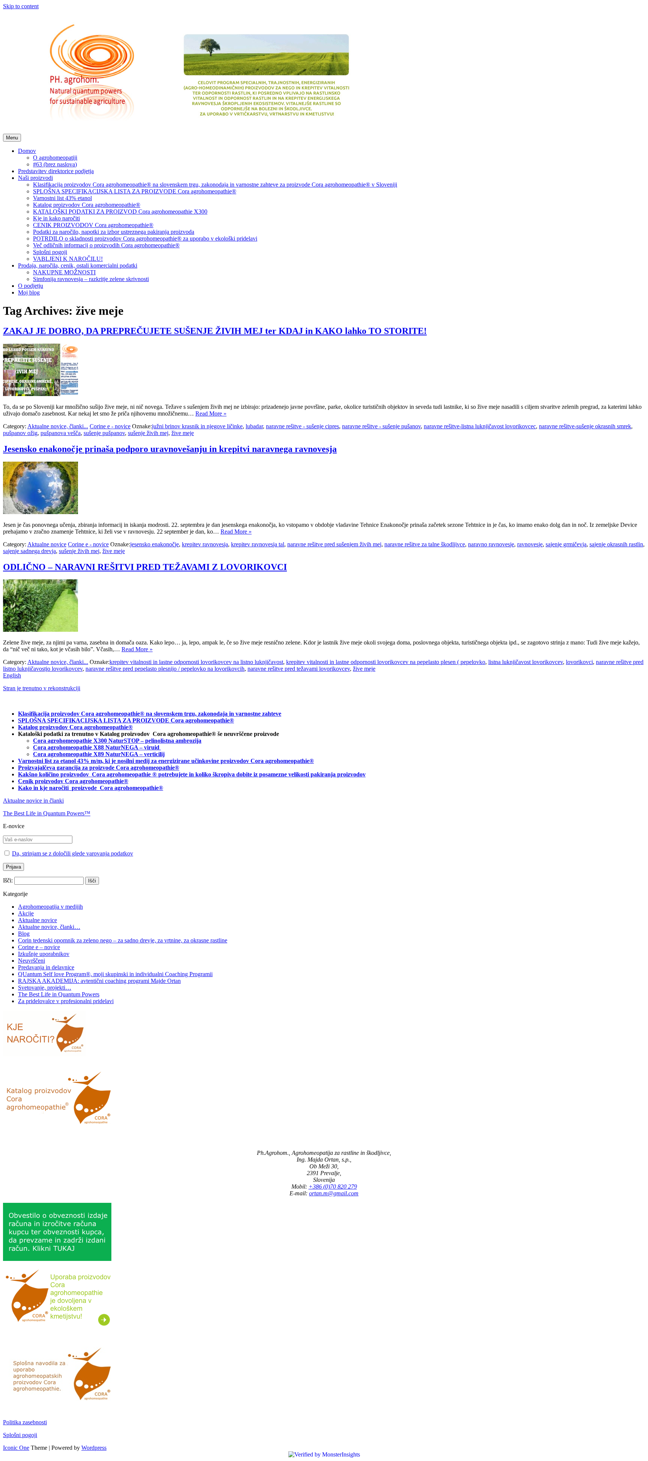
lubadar (254, 426)
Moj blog (29, 292)
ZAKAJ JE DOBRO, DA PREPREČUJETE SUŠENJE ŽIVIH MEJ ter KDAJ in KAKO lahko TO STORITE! (215, 331)
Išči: (8, 880)
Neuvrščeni (31, 960)
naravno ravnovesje (491, 544)
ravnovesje (530, 544)
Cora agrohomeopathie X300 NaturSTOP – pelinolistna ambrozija (117, 740)
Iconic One (16, 1448)
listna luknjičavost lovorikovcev (525, 662)
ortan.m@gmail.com (333, 1193)
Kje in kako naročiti (56, 218)
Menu (12, 138)
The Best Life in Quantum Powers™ (46, 813)
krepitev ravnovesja (205, 544)
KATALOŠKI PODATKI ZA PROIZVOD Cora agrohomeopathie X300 (120, 211)
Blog (24, 933)
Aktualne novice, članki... (57, 426)
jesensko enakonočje (154, 544)
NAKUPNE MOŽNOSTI (64, 272)
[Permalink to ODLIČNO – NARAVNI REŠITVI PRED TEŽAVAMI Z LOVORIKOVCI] (40, 630)
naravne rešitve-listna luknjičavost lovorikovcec (480, 426)
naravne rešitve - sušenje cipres (302, 426)
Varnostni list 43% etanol (62, 198)
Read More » (210, 413)
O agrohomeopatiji (55, 157)
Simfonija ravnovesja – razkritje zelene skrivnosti (91, 279)
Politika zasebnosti (25, 1422)
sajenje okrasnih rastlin (616, 544)
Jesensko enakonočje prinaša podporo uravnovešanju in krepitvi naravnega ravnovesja (170, 449)
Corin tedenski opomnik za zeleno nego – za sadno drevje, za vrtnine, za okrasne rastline (122, 940)
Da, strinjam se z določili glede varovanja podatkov (72, 853)
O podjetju (30, 286)
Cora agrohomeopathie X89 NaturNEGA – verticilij (99, 754)
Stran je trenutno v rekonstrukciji (41, 688)
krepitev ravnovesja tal (257, 544)
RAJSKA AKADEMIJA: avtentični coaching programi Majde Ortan (99, 981)
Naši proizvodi (35, 178)
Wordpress (93, 1448)
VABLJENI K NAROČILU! (68, 259)
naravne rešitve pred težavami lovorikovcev (299, 668)
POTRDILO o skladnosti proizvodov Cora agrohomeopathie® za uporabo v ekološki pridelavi (145, 238)
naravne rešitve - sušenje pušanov (381, 426)
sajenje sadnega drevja (29, 551)
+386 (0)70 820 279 (333, 1186)
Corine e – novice (39, 947)
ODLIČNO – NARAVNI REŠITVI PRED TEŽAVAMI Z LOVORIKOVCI (145, 567)
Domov (27, 151)
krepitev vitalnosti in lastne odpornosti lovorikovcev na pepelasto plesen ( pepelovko (385, 662)
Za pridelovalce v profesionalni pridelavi (66, 1001)
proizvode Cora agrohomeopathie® (117, 788)
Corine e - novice (110, 426)
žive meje (182, 433)
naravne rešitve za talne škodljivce (424, 544)
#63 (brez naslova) (55, 164)
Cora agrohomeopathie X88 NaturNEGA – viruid (97, 747)
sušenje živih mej (148, 433)
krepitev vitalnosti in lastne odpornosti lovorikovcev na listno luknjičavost (196, 662)
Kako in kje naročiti (44, 788)
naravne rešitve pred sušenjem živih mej (334, 544)
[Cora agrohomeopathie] (196, 130)
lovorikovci (579, 662)
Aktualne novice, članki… (49, 927)
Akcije (26, 913)
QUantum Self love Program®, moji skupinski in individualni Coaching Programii (115, 974)
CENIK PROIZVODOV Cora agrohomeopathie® (93, 225)
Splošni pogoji (50, 252)
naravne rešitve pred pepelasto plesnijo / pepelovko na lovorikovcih (165, 668)
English (12, 675)
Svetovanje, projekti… (44, 987)
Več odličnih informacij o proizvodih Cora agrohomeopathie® (106, 245)
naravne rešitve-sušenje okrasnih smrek (585, 426)
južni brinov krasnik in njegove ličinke (197, 426)
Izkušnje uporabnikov (43, 954)
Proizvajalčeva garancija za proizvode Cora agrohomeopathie (96, 767)
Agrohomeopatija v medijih (50, 906)
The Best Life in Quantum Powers (58, 994)
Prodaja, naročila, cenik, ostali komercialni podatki (77, 265)
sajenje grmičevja (566, 544)
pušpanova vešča (60, 433)
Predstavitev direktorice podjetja (56, 171)
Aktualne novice (46, 544)
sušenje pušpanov (104, 433)
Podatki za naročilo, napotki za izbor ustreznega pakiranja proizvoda (113, 232)
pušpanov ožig (20, 433)
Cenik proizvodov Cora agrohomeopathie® (73, 781)
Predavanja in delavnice (46, 967)
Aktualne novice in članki (33, 800)
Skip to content (21, 6)
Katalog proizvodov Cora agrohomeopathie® (86, 205)
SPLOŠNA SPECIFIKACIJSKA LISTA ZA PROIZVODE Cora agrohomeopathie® (134, 191)
